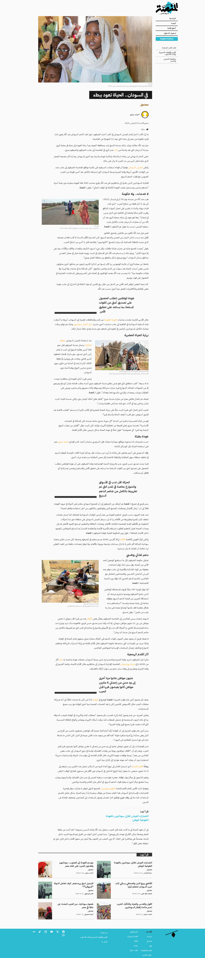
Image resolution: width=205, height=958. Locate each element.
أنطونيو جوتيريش (108, 788)
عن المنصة (103, 932)
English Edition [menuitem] (166, 38)
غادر (60, 659)
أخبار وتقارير (134, 931)
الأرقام (89, 618)
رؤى (150, 945)
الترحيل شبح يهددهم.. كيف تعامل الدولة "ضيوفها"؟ (75, 883)
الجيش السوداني (135, 167)
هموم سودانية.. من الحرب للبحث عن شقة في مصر (75, 903)
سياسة (149, 936)
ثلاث (116, 150)
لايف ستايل (134, 950)
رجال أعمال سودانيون (83, 324)
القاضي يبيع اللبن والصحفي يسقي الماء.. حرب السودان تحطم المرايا (129, 883)
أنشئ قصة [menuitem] (171, 28)
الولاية (95, 699)
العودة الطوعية (110, 319)
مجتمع (145, 105)
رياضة (136, 945)
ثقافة (136, 941)
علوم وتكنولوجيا (146, 950)
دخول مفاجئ (147, 954)
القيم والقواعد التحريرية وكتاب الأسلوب (167, 53)
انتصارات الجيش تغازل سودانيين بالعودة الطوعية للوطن (132, 862)
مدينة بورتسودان (128, 664)
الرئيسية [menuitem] (172, 18)
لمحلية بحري (63, 441)
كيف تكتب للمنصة (169, 47)
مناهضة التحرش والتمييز (169, 60)
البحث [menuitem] (173, 23)
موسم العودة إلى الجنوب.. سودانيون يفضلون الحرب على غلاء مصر (69, 862)
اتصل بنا (104, 941)
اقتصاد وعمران (132, 936)
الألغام (122, 539)
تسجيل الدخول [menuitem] (170, 33)
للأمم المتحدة (137, 766)
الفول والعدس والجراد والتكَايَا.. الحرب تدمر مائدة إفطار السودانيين (128, 903)
